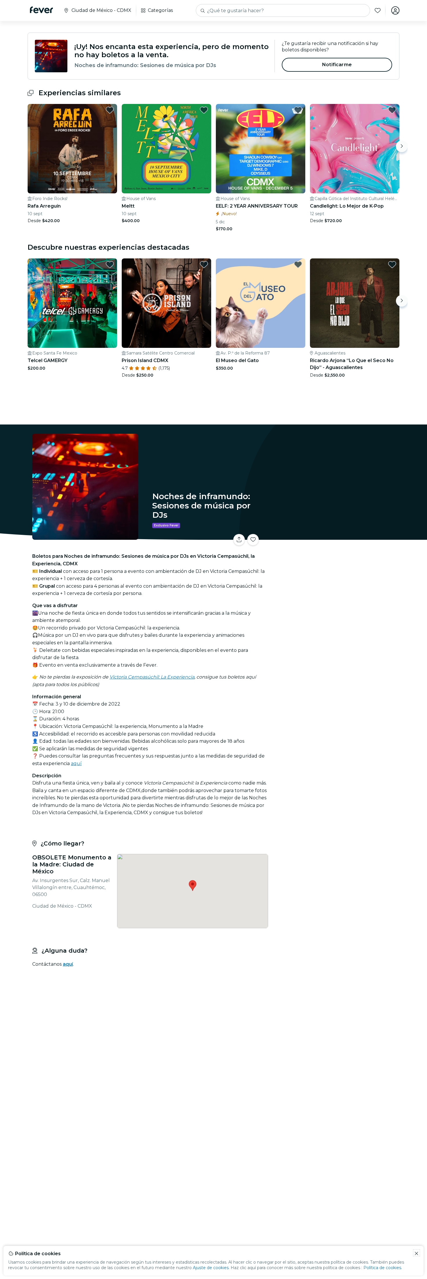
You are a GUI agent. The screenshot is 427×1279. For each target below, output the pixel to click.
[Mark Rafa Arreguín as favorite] (110, 110)
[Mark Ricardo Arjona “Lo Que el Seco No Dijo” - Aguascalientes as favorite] (392, 264)
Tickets (335, 536)
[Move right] (402, 146)
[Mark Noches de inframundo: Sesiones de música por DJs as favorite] (253, 540)
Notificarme (337, 64)
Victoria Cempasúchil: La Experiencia (152, 677)
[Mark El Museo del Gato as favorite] (298, 264)
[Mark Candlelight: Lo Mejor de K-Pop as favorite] (392, 110)
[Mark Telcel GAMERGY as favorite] (110, 264)
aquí (76, 763)
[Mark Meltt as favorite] (204, 110)
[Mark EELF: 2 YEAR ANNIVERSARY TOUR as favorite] (298, 110)
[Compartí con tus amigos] (239, 540)
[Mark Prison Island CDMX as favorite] (204, 264)
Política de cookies (382, 1267)
